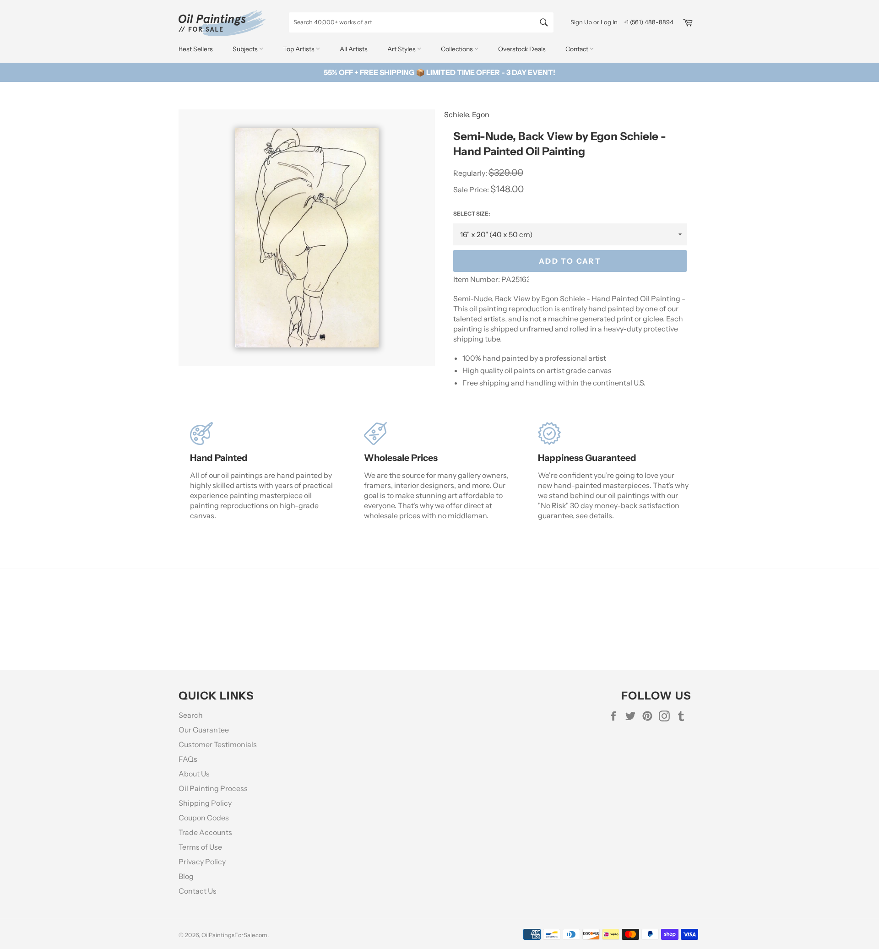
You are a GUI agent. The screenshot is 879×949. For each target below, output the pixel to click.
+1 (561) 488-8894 (648, 22)
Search (191, 715)
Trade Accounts (205, 832)
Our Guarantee (204, 729)
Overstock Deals (522, 49)
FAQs (188, 759)
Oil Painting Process (213, 788)
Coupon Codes (204, 817)
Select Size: (471, 213)
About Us (194, 773)
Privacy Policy (202, 861)
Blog (186, 876)
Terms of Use (200, 846)
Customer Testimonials (218, 744)
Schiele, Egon (466, 114)
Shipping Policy (205, 803)
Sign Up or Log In (594, 22)
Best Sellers (196, 49)
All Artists (354, 49)
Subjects (246, 49)
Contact (577, 49)
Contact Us (198, 890)
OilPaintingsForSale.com (234, 935)
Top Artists (299, 49)
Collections (457, 49)
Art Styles (402, 49)
